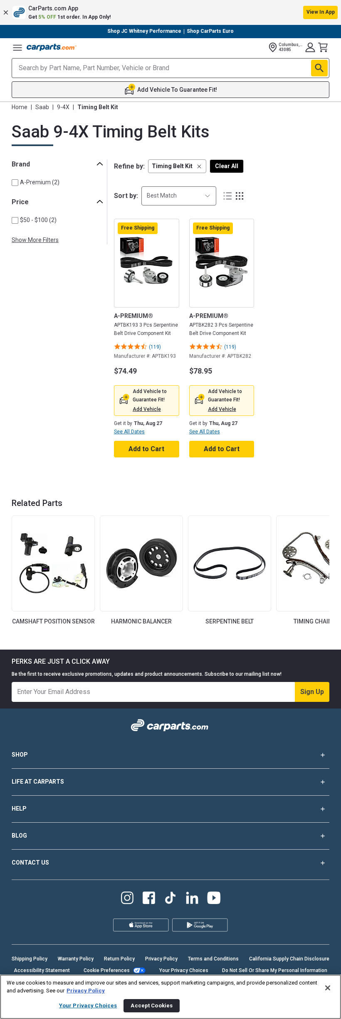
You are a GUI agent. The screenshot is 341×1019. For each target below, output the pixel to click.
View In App (320, 12)
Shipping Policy (29, 959)
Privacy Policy (161, 959)
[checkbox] (15, 182)
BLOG (19, 835)
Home (19, 107)
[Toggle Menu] (17, 47)
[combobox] (178, 195)
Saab (42, 107)
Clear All (226, 166)
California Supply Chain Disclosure (289, 959)
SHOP (20, 754)
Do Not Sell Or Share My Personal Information (274, 970)
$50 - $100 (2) (38, 220)
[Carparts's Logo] (52, 47)
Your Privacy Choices (183, 970)
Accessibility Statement (42, 970)
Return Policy (119, 959)
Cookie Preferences (107, 970)
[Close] (328, 988)
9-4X (63, 107)
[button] (170, 12)
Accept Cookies (152, 1005)
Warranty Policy (76, 959)
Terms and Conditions (213, 959)
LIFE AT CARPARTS (38, 781)
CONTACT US (30, 862)
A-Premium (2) (39, 182)
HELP (19, 808)
